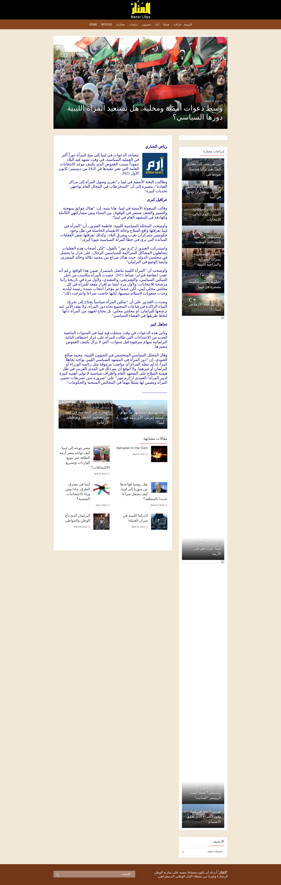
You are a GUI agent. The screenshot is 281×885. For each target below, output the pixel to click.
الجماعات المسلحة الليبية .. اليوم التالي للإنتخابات (207, 214)
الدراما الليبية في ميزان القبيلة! (135, 518)
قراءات (177, 24)
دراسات (133, 24)
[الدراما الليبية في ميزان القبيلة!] (159, 521)
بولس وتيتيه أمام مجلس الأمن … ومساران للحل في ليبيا (203, 192)
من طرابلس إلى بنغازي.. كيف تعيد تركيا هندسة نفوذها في (203, 169)
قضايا (166, 24)
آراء (157, 24)
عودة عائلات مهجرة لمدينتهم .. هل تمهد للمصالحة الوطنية (206, 237)
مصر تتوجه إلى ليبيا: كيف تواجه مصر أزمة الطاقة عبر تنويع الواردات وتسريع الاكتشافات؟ (85, 458)
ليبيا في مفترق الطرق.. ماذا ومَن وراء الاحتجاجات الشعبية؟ (77, 492)
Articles (106, 24)
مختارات (120, 24)
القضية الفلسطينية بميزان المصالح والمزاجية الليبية (207, 259)
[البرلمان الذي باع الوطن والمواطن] (101, 521)
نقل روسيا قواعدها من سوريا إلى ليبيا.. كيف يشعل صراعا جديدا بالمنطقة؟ (143, 492)
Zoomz (93, 24)
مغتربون (146, 24)
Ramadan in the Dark (132, 448)
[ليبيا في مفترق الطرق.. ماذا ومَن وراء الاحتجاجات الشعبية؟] (101, 490)
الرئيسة (188, 24)
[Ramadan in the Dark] (159, 454)
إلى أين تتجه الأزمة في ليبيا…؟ (204, 307)
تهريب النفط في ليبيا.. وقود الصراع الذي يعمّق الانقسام (204, 817)
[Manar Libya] (140, 7)
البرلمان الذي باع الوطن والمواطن (77, 518)
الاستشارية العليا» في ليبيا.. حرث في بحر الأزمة (205, 549)
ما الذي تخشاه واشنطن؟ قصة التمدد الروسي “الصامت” (205, 793)
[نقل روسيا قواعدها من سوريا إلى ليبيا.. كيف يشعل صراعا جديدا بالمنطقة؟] (159, 487)
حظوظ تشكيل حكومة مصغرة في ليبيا (205, 284)
